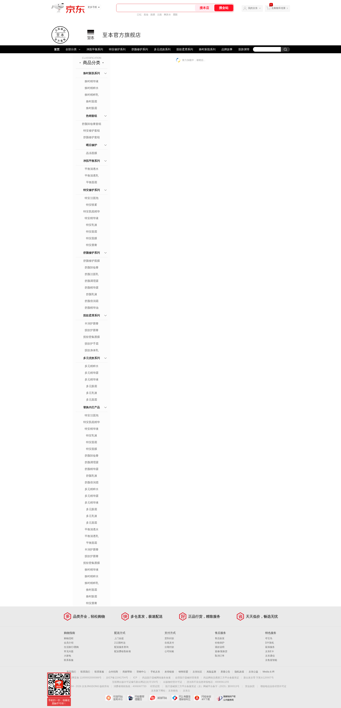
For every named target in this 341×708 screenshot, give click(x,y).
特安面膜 (91, 238)
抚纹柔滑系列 (184, 49)
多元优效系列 (162, 49)
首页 (57, 49)
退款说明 (219, 647)
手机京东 (155, 671)
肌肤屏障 (243, 49)
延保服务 (270, 647)
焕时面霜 (91, 101)
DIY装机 (269, 642)
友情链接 (169, 671)
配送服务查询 (121, 647)
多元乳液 (91, 392)
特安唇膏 (91, 245)
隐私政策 (239, 671)
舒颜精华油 (91, 307)
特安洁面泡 (91, 198)
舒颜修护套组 (91, 137)
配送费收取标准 (122, 651)
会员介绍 (68, 642)
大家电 (67, 655)
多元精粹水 (91, 366)
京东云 (186, 690)
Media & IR (268, 671)
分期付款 (169, 647)
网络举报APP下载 (204, 698)
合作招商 (113, 671)
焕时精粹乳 (91, 94)
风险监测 (211, 671)
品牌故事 (226, 49)
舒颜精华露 (91, 287)
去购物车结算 (278, 8)
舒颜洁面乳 (91, 274)
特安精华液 (91, 218)
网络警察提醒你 (137, 698)
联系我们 (85, 671)
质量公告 (225, 671)
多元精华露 (91, 372)
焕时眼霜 (91, 108)
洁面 (159, 14)
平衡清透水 (91, 168)
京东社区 (197, 671)
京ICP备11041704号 (117, 677)
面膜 (152, 14)
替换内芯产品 (91, 407)
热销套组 (91, 115)
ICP (135, 677)
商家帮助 (127, 671)
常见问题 (68, 651)
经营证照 (155, 686)
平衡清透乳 (91, 175)
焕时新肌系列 (207, 49)
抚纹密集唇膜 (91, 336)
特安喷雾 (91, 204)
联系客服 (68, 660)
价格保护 (219, 642)
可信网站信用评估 (115, 698)
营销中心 (141, 671)
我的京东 (253, 8)
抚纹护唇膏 (91, 330)
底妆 (146, 14)
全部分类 (71, 49)
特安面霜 (91, 231)
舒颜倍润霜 (91, 301)
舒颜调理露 (91, 280)
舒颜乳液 (91, 294)
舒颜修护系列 (139, 49)
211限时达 (120, 642)
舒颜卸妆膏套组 (91, 123)
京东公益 (253, 671)
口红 (139, 14)
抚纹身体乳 (91, 350)
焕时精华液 (91, 81)
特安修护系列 (117, 49)
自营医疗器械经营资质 (187, 677)
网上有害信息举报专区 (181, 698)
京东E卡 (269, 651)
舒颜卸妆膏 (91, 267)
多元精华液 (91, 379)
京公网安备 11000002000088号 (84, 677)
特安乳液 (91, 224)
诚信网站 (159, 698)
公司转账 (169, 651)
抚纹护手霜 (91, 343)
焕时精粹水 (91, 88)
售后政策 (219, 638)
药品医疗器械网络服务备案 (156, 677)
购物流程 (68, 638)
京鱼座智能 (271, 660)
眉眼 (175, 14)
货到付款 (169, 638)
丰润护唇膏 (91, 323)
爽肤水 (167, 14)
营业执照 (250, 686)
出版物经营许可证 (172, 682)
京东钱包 (173, 690)
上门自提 (119, 638)
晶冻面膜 (91, 153)
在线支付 (169, 642)
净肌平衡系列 (94, 49)
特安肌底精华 (91, 211)
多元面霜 (91, 399)
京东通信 (270, 655)
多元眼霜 (91, 386)
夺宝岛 (268, 638)
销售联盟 (183, 671)
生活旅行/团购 (71, 647)
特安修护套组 (91, 130)
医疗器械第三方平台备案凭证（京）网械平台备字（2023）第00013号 (202, 686)
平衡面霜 (91, 182)
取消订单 (219, 655)
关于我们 (71, 671)
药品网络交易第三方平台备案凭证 (221, 677)
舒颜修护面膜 (91, 260)
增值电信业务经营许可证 (273, 686)
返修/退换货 (221, 651)
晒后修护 (91, 145)
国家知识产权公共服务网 (226, 698)
